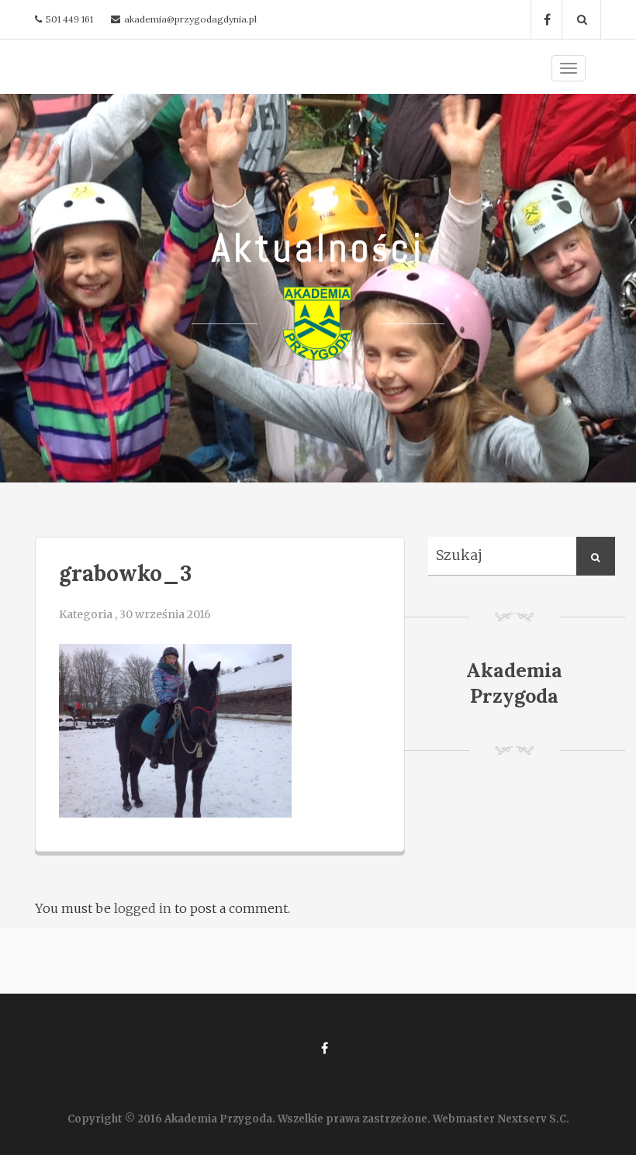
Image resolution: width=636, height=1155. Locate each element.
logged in (142, 908)
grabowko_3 (125, 573)
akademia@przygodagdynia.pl (190, 19)
